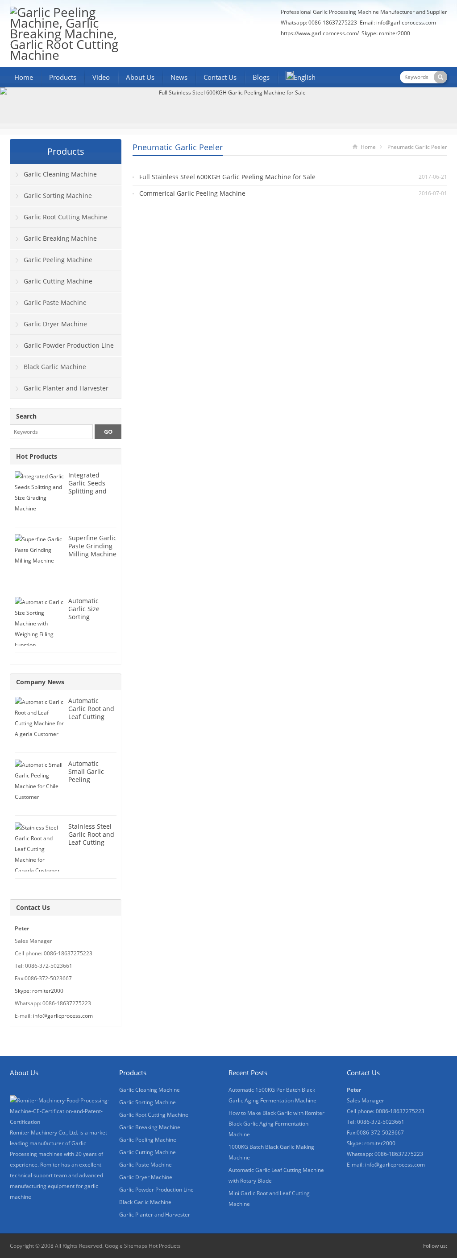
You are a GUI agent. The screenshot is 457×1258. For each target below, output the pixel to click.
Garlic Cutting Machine (58, 281)
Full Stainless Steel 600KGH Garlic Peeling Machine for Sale (227, 177)
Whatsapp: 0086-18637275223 (319, 22)
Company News (40, 682)
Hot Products (36, 456)
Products (62, 77)
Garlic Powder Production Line (69, 345)
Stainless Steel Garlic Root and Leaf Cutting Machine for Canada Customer (91, 846)
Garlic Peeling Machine (58, 259)
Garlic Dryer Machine (55, 324)
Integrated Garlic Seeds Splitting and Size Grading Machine (87, 491)
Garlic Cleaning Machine (60, 174)
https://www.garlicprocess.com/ (320, 33)
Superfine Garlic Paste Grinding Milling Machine (92, 546)
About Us (140, 77)
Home (23, 77)
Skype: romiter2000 (385, 33)
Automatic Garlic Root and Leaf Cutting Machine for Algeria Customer (91, 720)
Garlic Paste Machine (55, 302)
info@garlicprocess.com (406, 22)
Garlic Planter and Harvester (66, 388)
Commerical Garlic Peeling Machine (192, 193)
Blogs (261, 77)
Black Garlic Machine (55, 366)
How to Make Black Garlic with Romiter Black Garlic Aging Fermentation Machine (276, 1123)
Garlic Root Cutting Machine (66, 217)
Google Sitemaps (126, 1246)
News (178, 77)
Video (101, 77)
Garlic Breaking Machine (60, 238)
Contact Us (220, 77)
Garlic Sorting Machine (58, 195)
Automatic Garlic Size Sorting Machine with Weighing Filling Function (92, 620)
